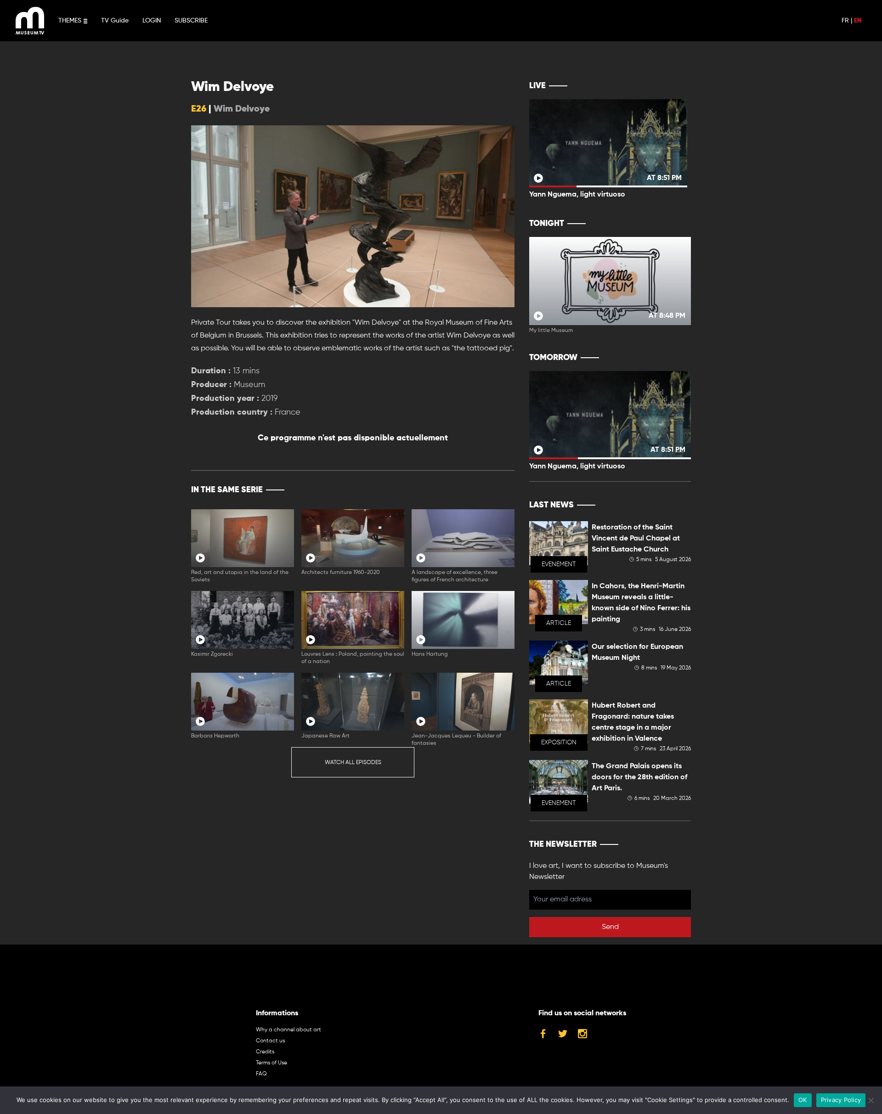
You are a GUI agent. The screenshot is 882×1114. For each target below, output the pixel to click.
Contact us (270, 1041)
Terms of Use (271, 1063)
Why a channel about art (288, 1030)
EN (857, 20)
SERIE (488, 490)
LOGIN (151, 20)
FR (845, 20)
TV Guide (115, 20)
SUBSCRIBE (191, 20)
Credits (265, 1052)
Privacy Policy (841, 1099)
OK (802, 1099)
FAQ (261, 1074)
